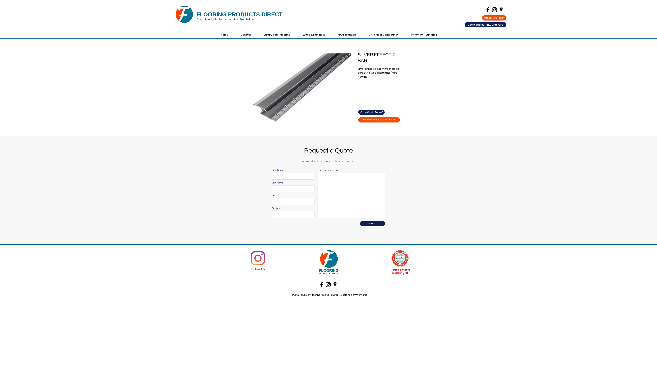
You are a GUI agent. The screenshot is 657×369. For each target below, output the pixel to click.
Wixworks (361, 295)
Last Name (277, 182)
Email (275, 195)
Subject (276, 208)
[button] (428, 34)
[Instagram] (258, 258)
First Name (278, 170)
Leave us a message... (329, 170)
